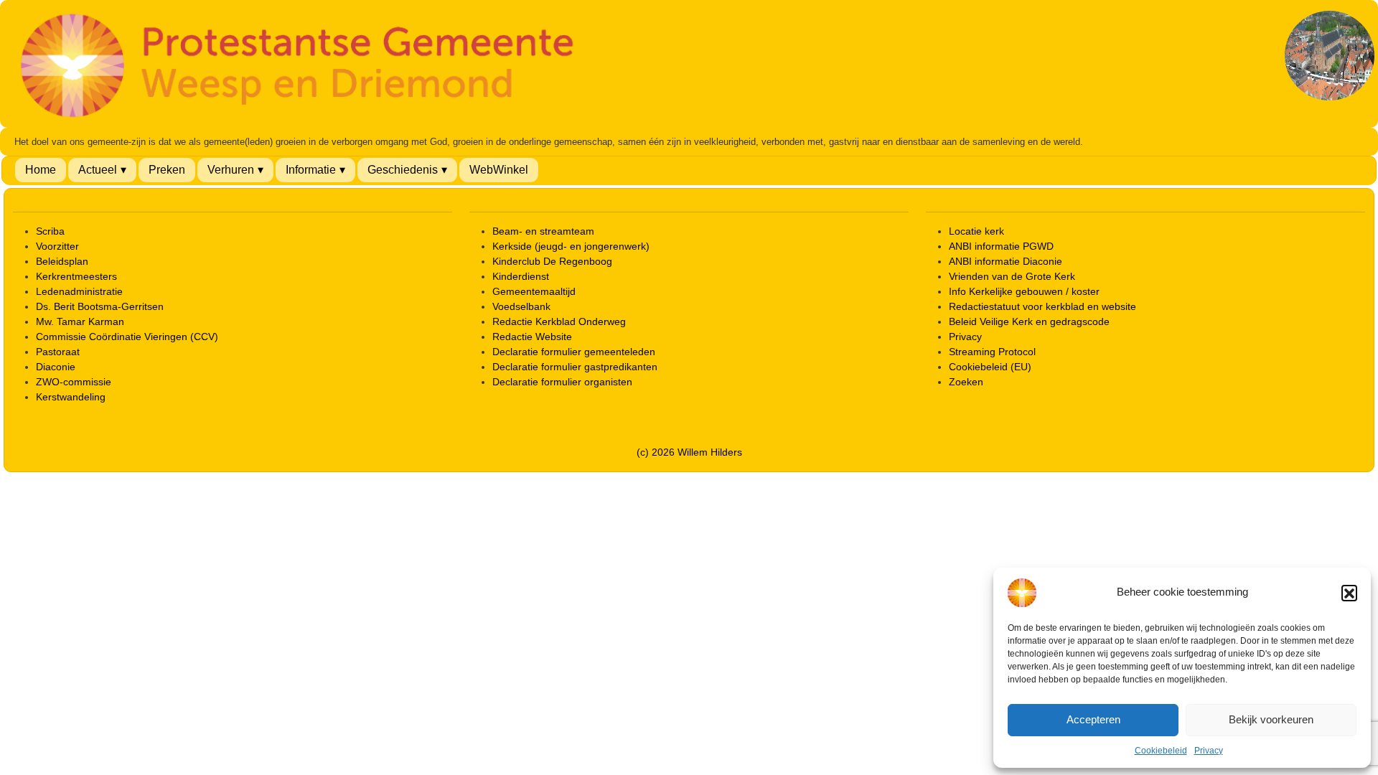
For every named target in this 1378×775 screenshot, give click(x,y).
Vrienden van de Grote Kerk (1012, 276)
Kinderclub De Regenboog (552, 261)
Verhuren (230, 170)
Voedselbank (521, 306)
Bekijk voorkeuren (1271, 719)
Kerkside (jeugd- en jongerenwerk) (571, 246)
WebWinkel (498, 170)
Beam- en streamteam (543, 231)
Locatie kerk (976, 231)
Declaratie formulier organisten (562, 382)
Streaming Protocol (992, 351)
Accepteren (1093, 719)
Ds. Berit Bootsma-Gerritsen (100, 306)
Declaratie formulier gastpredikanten (574, 366)
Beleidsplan (62, 261)
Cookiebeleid (1161, 751)
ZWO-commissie (73, 382)
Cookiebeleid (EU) (990, 366)
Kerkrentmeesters (76, 276)
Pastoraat (58, 351)
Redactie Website (532, 336)
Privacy (1208, 751)
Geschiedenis (402, 170)
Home (40, 170)
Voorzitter (57, 246)
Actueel (97, 170)
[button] (1349, 593)
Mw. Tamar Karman (80, 321)
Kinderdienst (520, 276)
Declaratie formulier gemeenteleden (573, 351)
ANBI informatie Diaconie (1005, 261)
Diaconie (55, 366)
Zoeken (966, 382)
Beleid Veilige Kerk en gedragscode (1029, 321)
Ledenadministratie (79, 291)
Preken (167, 170)
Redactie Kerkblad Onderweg (559, 321)
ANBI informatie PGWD (1001, 246)
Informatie (311, 170)
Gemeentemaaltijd (534, 291)
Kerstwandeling (71, 397)
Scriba (50, 231)
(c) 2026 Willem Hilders (689, 452)
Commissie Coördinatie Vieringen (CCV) (127, 336)
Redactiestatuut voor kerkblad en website (1042, 306)
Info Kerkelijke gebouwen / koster (1024, 291)
